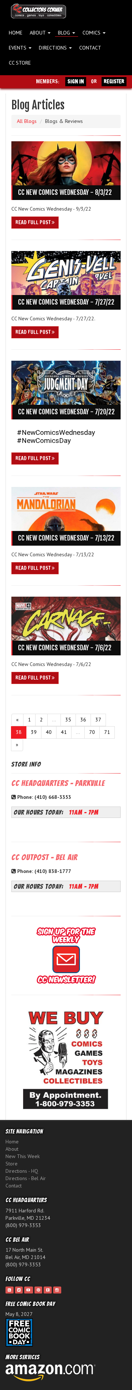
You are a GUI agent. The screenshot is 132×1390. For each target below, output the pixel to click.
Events (18, 47)
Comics (92, 32)
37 (98, 719)
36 (83, 719)
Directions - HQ (22, 1171)
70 (92, 732)
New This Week (23, 1156)
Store (12, 1163)
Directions (53, 47)
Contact (90, 47)
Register (114, 81)
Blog (65, 32)
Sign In (75, 81)
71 (107, 732)
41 (64, 732)
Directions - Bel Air (26, 1178)
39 (34, 732)
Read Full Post (33, 222)
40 (49, 732)
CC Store (20, 62)
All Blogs (27, 121)
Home (15, 32)
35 (68, 719)
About (38, 32)
